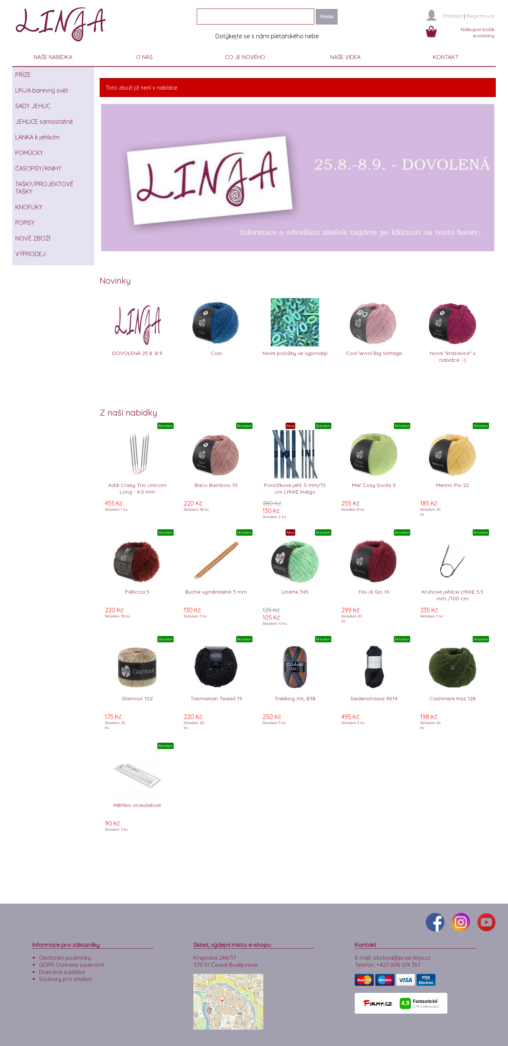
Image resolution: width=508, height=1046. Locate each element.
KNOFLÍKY (28, 207)
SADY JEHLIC (33, 106)
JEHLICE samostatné (44, 121)
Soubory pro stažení (65, 978)
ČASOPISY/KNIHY (38, 168)
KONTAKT (446, 57)
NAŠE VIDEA (345, 57)
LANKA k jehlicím (37, 137)
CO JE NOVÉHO (245, 57)
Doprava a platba (62, 971)
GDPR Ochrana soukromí (71, 964)
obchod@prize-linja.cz (401, 957)
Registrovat (480, 16)
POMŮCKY (29, 152)
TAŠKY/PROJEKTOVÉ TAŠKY (44, 187)
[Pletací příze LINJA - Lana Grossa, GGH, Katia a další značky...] (62, 44)
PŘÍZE (23, 74)
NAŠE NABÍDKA (53, 57)
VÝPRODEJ (30, 254)
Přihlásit (452, 16)
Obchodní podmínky (65, 957)
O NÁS (144, 57)
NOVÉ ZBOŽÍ (32, 238)
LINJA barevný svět (41, 90)
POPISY (25, 222)
